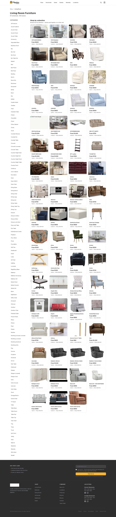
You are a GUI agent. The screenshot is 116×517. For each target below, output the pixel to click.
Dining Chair (14, 193)
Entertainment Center (16, 231)
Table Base (14, 408)
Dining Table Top (15, 206)
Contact (62, 500)
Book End (13, 80)
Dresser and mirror (15, 222)
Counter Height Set (16, 156)
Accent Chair (14, 30)
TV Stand (13, 402)
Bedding (13, 74)
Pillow (12, 320)
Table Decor (14, 411)
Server (12, 361)
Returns (62, 498)
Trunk (12, 430)
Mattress (13, 272)
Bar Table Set (14, 58)
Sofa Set (13, 386)
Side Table (13, 364)
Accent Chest (14, 33)
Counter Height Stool (16, 159)
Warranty (68, 2)
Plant (12, 326)
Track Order (63, 503)
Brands (61, 2)
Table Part (13, 414)
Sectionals (48, 2)
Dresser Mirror (14, 219)
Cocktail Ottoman (15, 134)
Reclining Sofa (14, 345)
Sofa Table (13, 389)
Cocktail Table (14, 140)
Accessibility (91, 511)
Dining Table (14, 203)
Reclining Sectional (16, 342)
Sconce (13, 351)
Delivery (62, 495)
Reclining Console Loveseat (18, 335)
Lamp (12, 257)
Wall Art (13, 442)
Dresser (13, 212)
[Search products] (101, 2)
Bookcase (13, 83)
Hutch (12, 253)
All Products (14, 23)
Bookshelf (13, 86)
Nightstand (13, 294)
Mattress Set (14, 279)
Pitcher (13, 323)
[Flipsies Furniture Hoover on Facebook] (85, 493)
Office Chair (14, 297)
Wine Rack (13, 452)
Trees (12, 427)
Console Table (14, 149)
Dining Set (13, 200)
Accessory (14, 39)
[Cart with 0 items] (104, 2)
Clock (12, 130)
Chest (12, 121)
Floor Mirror (14, 238)
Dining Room (38, 492)
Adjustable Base (15, 42)
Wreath (13, 455)
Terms (84, 511)
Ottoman (13, 304)
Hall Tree (13, 247)
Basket (13, 61)
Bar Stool (13, 55)
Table (12, 405)
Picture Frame (14, 316)
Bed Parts (13, 71)
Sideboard (13, 367)
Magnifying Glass (15, 269)
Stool (12, 392)
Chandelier (13, 118)
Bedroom (37, 490)
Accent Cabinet (15, 26)
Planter (13, 329)
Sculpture (13, 354)
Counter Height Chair (16, 153)
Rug (12, 348)
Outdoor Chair (14, 310)
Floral (12, 241)
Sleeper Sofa (14, 376)
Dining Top (13, 209)
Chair (12, 108)
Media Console (15, 285)
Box (12, 96)
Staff (97, 511)
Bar (12, 48)
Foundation (14, 244)
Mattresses (37, 498)
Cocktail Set (14, 137)
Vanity (12, 436)
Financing (62, 492)
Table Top (13, 417)
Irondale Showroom (89, 496)
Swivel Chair (14, 398)
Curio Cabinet (14, 171)
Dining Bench (14, 190)
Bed (12, 64)
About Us (62, 487)
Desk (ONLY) (14, 181)
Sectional (13, 357)
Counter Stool (14, 165)
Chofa (12, 127)
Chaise (13, 115)
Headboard (13, 250)
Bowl (12, 93)
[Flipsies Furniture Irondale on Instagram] (87, 501)
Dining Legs (14, 197)
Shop (41, 2)
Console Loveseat (15, 146)
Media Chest (14, 282)
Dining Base (14, 187)
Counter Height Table (16, 162)
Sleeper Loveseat (15, 373)
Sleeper (13, 370)
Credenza (13, 168)
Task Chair (13, 420)
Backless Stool (15, 45)
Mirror (12, 291)
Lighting (13, 263)
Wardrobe (13, 446)
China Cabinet (14, 124)
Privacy (80, 511)
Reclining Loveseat (16, 338)
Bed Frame (13, 67)
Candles (13, 105)
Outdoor (13, 307)
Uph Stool (13, 433)
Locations (75, 2)
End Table (13, 228)
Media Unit (13, 288)
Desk (12, 178)
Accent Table (14, 36)
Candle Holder (14, 102)
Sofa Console (14, 383)
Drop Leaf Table (15, 225)
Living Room (38, 487)
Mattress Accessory (16, 275)
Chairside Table (15, 112)
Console (13, 143)
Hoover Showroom (89, 487)
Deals (55, 2)
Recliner (13, 332)
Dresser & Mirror (15, 216)
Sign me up (91, 474)
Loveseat (13, 266)
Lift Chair (13, 260)
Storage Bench (15, 395)
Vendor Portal (103, 511)
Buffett (12, 99)
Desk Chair (14, 184)
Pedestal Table (15, 313)
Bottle (12, 89)
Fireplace (13, 234)
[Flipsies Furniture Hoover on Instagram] (87, 493)
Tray (12, 424)
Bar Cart (13, 52)
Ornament (13, 301)
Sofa (12, 379)
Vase (12, 439)
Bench (12, 77)
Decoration (14, 175)
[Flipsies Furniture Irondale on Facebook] (85, 501)
